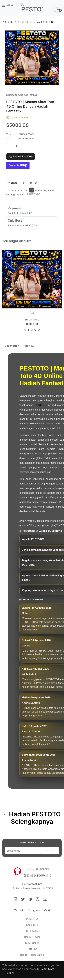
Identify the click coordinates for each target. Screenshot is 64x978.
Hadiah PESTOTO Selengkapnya (34, 817)
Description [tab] (12, 346)
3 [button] (32, 330)
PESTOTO (7, 22)
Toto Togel (32, 930)
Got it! (10, 973)
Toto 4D (32, 948)
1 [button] (25, 330)
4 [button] (35, 330)
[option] (32, 291)
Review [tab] (29, 346)
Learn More (47, 968)
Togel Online (32, 942)
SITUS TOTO (24, 22)
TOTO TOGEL (32, 319)
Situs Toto (32, 924)
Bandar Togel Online (32, 954)
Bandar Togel (32, 936)
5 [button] (39, 330)
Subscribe (50, 850)
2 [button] (28, 330)
